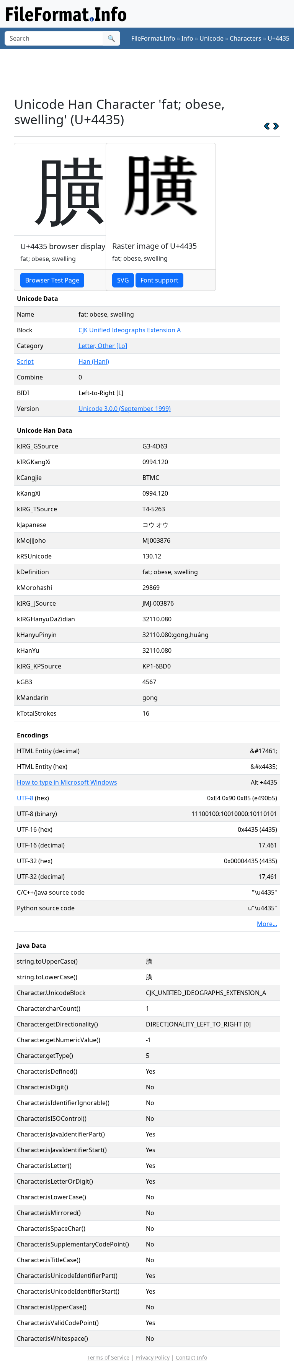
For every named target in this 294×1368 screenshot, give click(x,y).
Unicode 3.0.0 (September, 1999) (124, 408)
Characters (245, 38)
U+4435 (278, 38)
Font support (159, 280)
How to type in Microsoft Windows (67, 782)
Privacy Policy (153, 1357)
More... (267, 924)
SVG (123, 280)
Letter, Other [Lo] (102, 346)
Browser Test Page (52, 280)
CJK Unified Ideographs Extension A (129, 330)
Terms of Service (108, 1357)
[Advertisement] (153, 72)
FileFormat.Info (153, 38)
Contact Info (191, 1357)
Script (25, 361)
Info (187, 38)
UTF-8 (25, 798)
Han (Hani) (93, 361)
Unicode (211, 38)
